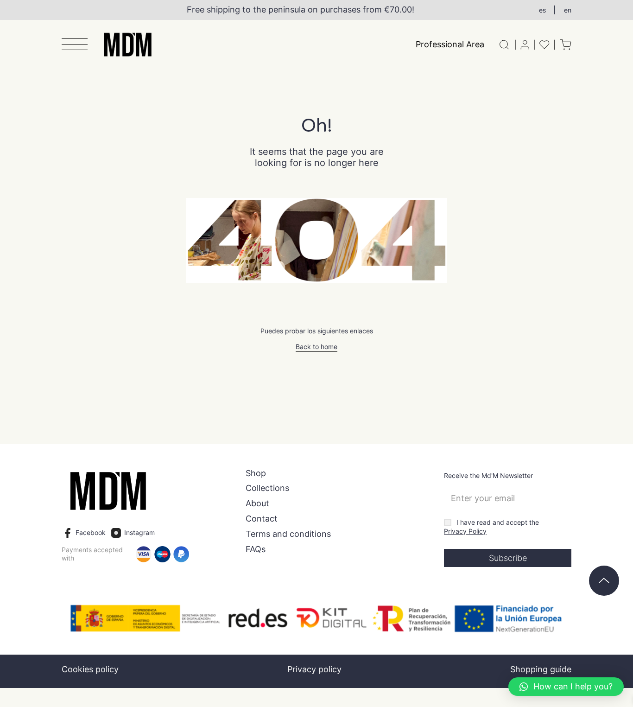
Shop (256, 473)
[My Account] (524, 45)
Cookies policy (90, 669)
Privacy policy (314, 669)
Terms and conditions (288, 534)
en (567, 10)
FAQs (256, 549)
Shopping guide (540, 669)
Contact (262, 519)
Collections (267, 488)
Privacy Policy (465, 531)
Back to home (316, 347)
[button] (75, 44)
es (542, 10)
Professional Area (450, 44)
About (257, 503)
